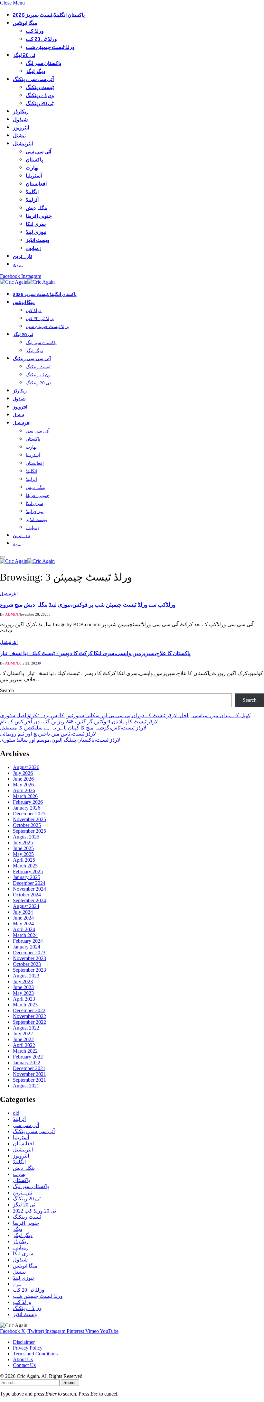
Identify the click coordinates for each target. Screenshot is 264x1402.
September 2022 (29, 1022)
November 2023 (29, 958)
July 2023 (23, 981)
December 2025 (29, 813)
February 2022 (28, 1056)
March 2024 (25, 935)
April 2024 (24, 929)
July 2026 (23, 773)
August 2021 (26, 1085)
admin (11, 614)
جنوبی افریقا (39, 216)
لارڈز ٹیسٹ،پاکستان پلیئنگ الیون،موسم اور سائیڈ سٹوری (60, 740)
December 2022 (29, 1010)
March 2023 (25, 1004)
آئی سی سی (38, 152)
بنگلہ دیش (36, 208)
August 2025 (26, 836)
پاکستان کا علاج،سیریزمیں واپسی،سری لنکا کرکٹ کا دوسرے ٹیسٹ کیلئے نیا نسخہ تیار (95, 653)
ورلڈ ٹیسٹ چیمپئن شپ (50, 47)
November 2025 (29, 819)
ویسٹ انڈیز (38, 240)
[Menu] (2, 557)
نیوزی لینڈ (36, 232)
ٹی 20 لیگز (24, 55)
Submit (70, 1382)
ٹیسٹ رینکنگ (40, 87)
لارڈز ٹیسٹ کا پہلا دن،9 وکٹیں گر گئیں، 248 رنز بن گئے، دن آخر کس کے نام (79, 721)
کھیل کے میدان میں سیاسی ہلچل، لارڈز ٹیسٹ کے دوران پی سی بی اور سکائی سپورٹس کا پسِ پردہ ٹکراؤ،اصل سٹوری (125, 715)
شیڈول (20, 119)
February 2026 (28, 802)
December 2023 (29, 952)
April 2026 (24, 790)
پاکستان (34, 160)
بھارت (32, 168)
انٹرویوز (21, 128)
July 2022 (23, 1033)
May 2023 (23, 993)
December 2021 (29, 1068)
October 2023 (27, 964)
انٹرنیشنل (23, 144)
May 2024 (23, 923)
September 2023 (29, 970)
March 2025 (25, 865)
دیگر (17, 1229)
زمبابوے (34, 248)
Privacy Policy (27, 1348)
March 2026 (25, 796)
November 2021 (29, 1074)
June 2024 (23, 918)
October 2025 (27, 825)
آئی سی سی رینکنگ (33, 79)
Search (7, 690)
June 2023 (23, 987)
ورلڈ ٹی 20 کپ (41, 39)
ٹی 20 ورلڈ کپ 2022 (34, 1211)
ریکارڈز (21, 111)
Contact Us (24, 1365)
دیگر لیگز (35, 71)
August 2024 (26, 906)
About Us (23, 1359)
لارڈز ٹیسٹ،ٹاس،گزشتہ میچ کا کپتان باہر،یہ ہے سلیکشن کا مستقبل (73, 727)
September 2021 (29, 1080)
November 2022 (29, 1016)
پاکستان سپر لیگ (43, 63)
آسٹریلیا (34, 176)
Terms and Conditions (35, 1353)
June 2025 (23, 848)
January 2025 (26, 877)
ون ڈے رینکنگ (40, 95)
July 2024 (23, 912)
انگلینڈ (32, 192)
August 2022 (26, 1028)
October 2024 (27, 894)
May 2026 (23, 784)
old (16, 1113)
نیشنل (19, 136)
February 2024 (28, 941)
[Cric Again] (28, 282)
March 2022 (25, 1051)
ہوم (18, 264)
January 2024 (26, 946)
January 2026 (26, 808)
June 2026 (23, 779)
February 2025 (28, 871)
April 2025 (24, 860)
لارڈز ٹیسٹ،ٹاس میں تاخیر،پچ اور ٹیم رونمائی (48, 734)
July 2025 (23, 842)
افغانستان (36, 184)
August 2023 (26, 975)
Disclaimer (24, 1342)
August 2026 (26, 767)
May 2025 (23, 854)
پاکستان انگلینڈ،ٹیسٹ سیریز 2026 (49, 15)
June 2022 (23, 1039)
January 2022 (26, 1062)
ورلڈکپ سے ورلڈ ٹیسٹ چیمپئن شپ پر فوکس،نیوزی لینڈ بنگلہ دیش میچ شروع (87, 605)
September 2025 (29, 831)
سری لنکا (36, 224)
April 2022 (24, 1045)
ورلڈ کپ (35, 31)
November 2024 (29, 889)
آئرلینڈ (32, 200)
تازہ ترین (22, 256)
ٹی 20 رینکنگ (39, 103)
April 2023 (24, 999)
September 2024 (29, 900)
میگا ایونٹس (25, 23)
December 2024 (29, 883)
